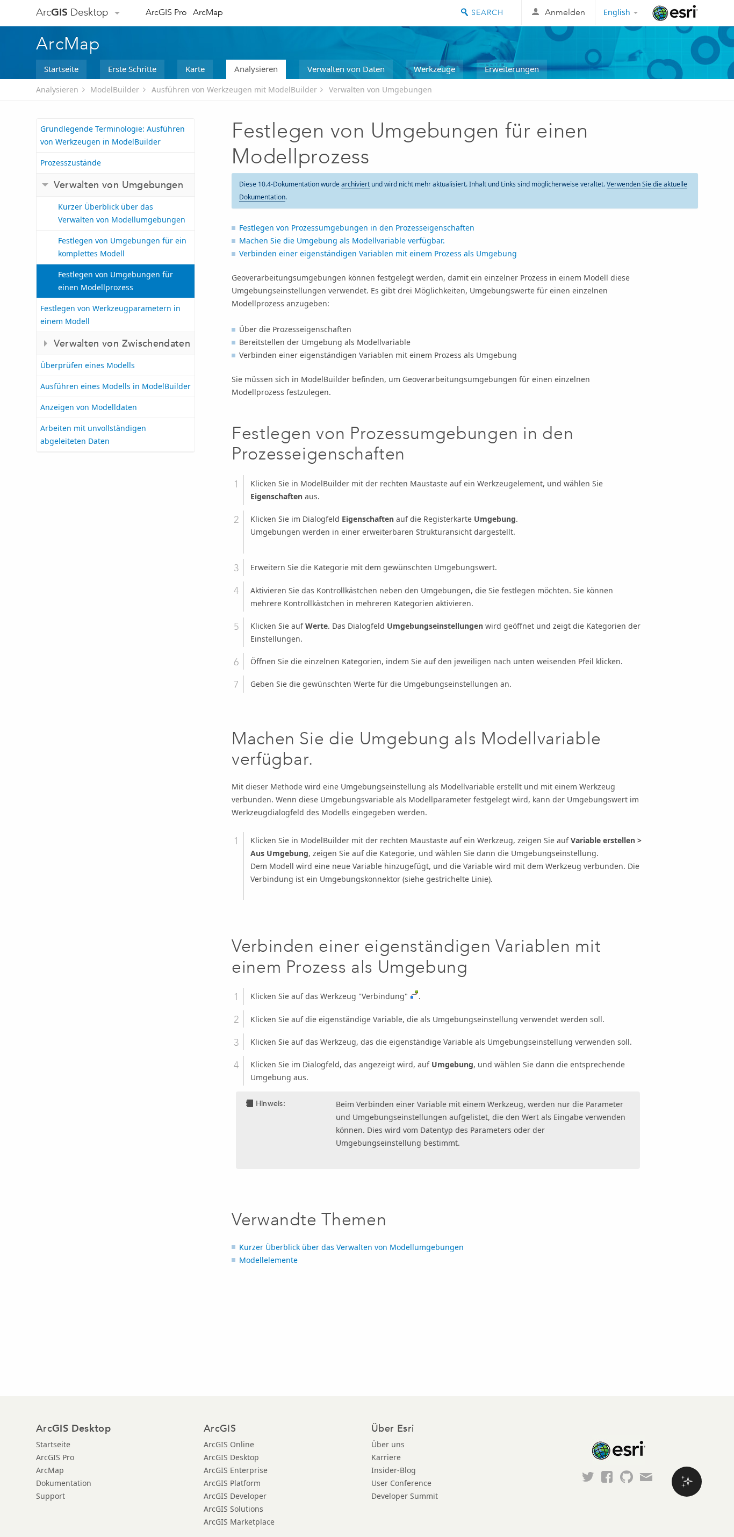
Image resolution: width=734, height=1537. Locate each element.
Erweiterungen (512, 68)
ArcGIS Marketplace (239, 1522)
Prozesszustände (70, 162)
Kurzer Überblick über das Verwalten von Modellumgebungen (121, 213)
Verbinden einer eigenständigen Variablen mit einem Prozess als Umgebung (378, 253)
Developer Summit (404, 1496)
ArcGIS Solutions (233, 1509)
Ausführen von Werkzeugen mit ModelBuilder (234, 89)
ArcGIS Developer (235, 1496)
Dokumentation (63, 1483)
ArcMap (208, 12)
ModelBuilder (114, 89)
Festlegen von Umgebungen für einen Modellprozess (115, 280)
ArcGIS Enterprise (236, 1470)
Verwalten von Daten (346, 68)
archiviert (355, 184)
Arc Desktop (72, 12)
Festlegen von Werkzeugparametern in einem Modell (110, 314)
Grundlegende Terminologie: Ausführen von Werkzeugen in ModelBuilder (112, 135)
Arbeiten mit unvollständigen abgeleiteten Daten (93, 434)
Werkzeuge (434, 68)
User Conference (401, 1483)
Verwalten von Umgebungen (380, 89)
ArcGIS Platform (232, 1483)
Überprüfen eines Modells (87, 365)
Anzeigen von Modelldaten (88, 407)
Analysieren (256, 68)
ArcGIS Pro (166, 12)
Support (50, 1496)
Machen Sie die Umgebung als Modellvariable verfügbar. (342, 240)
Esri (675, 13)
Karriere (386, 1457)
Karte (195, 68)
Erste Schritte (132, 68)
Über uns (388, 1444)
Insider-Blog (393, 1470)
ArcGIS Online (229, 1444)
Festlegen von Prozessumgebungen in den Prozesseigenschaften (356, 227)
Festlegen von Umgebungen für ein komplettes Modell (122, 246)
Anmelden (565, 12)
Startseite (61, 68)
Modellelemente (268, 1260)
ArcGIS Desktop (231, 1457)
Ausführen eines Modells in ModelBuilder (115, 386)
